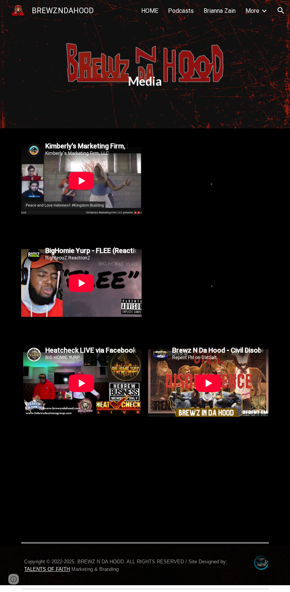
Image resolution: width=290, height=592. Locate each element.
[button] (281, 11)
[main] (144, 64)
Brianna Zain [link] (220, 10)
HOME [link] (149, 10)
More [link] (252, 10)
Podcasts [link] (181, 10)
